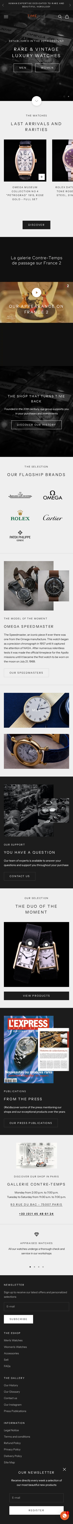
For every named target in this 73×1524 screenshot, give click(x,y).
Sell (6, 1359)
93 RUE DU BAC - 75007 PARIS (36, 1204)
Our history (36, 69)
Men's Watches (13, 1340)
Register (36, 1510)
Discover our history (36, 424)
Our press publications (31, 1122)
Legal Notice (11, 1430)
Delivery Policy (13, 1456)
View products (36, 995)
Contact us (20, 876)
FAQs (7, 1366)
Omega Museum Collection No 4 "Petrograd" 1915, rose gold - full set (25, 193)
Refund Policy (12, 1443)
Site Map (9, 1462)
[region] (36, 55)
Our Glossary (12, 1391)
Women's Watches (15, 1347)
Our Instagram (13, 1404)
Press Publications (15, 1411)
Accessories (11, 1353)
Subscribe (18, 1319)
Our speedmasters (26, 672)
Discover (36, 224)
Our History (11, 1385)
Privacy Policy (12, 1449)
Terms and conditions (17, 1436)
